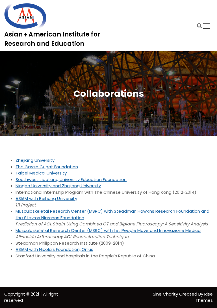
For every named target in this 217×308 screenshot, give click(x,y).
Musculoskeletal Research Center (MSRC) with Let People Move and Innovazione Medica (108, 230)
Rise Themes (204, 297)
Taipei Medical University (41, 173)
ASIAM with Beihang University (46, 198)
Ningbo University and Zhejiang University (58, 186)
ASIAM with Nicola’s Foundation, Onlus (54, 249)
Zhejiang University (35, 160)
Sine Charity (166, 294)
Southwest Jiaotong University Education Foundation (71, 179)
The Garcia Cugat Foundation (47, 167)
